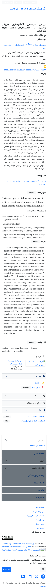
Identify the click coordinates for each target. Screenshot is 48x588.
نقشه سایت (39, 528)
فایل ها (38, 376)
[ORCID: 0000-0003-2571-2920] (28, 44)
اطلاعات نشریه (38, 468)
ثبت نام (18, 2)
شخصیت (42, 184)
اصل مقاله (31, 387)
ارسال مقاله (39, 483)
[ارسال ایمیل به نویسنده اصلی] (31, 44)
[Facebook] (43, 577)
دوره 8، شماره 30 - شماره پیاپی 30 (14, 362)
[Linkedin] (29, 577)
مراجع (38, 356)
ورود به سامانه (29, 2)
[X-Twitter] (36, 577)
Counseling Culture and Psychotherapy (18, 544)
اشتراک (6, 569)
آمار (39, 410)
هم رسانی (37, 396)
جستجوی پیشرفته (37, 445)
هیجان (43, 181)
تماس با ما (40, 497)
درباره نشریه (38, 511)
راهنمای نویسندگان (36, 475)
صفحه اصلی (39, 453)
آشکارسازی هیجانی (31, 181)
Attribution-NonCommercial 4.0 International (21, 550)
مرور (42, 461)
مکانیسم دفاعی (13, 181)
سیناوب (43, 586)
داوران (41, 490)
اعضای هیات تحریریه (35, 516)
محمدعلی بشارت (39, 45)
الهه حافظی (19, 45)
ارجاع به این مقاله (34, 403)
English (6, 2)
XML (37, 383)
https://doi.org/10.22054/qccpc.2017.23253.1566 (25, 70)
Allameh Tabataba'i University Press (17, 547)
